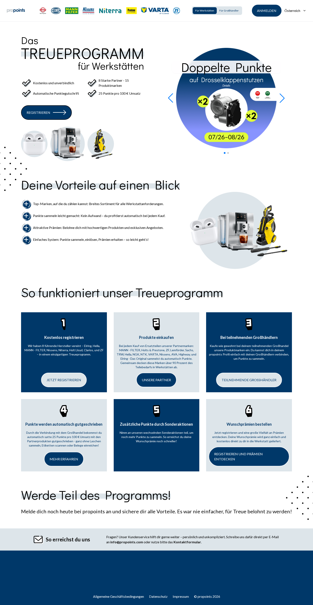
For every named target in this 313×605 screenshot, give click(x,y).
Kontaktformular (187, 542)
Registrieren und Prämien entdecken (238, 456)
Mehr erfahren (64, 459)
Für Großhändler (229, 10)
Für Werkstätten (204, 10)
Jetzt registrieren (64, 380)
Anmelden (266, 11)
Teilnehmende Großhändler (249, 380)
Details (226, 85)
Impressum (181, 596)
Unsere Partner (156, 380)
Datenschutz (158, 596)
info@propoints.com (126, 542)
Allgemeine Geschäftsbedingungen (118, 596)
